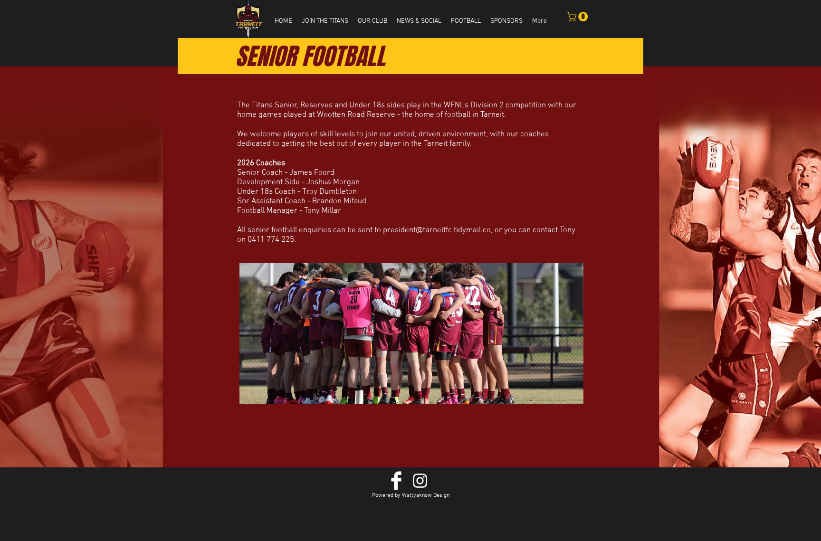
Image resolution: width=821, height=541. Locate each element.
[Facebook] (396, 480)
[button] (325, 21)
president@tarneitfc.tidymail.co (437, 230)
